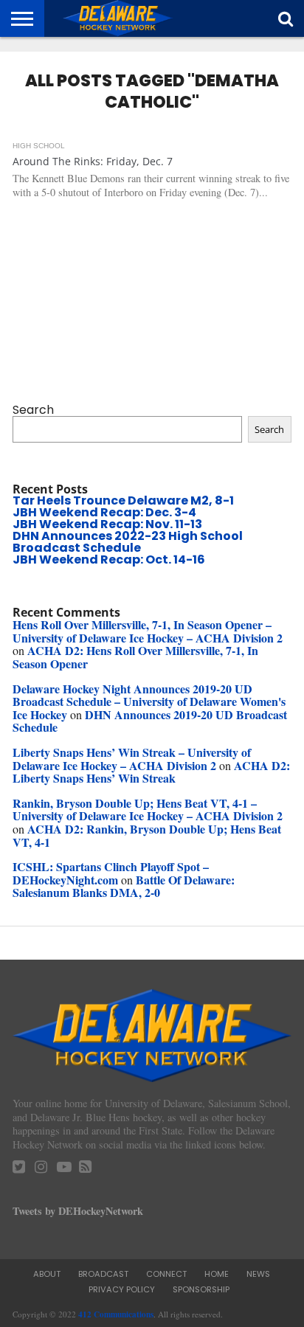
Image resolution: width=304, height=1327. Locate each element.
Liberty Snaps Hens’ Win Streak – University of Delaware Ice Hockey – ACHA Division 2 (132, 759)
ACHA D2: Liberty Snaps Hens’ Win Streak (151, 772)
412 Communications (115, 1314)
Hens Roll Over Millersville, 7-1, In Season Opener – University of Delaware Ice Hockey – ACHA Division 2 (148, 631)
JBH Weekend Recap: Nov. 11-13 (107, 524)
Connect (166, 1274)
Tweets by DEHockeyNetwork (78, 1211)
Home (216, 1274)
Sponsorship (201, 1289)
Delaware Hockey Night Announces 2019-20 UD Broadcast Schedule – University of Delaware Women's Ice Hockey (149, 701)
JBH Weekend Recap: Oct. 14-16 (109, 559)
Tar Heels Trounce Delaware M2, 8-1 (123, 500)
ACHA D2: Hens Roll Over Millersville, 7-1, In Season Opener (135, 657)
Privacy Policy (122, 1289)
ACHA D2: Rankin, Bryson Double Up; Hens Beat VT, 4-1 (147, 835)
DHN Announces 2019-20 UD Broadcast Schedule (150, 721)
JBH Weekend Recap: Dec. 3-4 (104, 512)
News (258, 1274)
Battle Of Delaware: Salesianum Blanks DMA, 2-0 (124, 886)
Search (33, 409)
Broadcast (103, 1274)
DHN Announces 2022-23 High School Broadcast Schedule (128, 541)
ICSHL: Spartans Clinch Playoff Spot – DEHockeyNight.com (111, 873)
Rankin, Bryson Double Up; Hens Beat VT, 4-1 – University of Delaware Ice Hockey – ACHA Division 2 (148, 809)
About (47, 1274)
